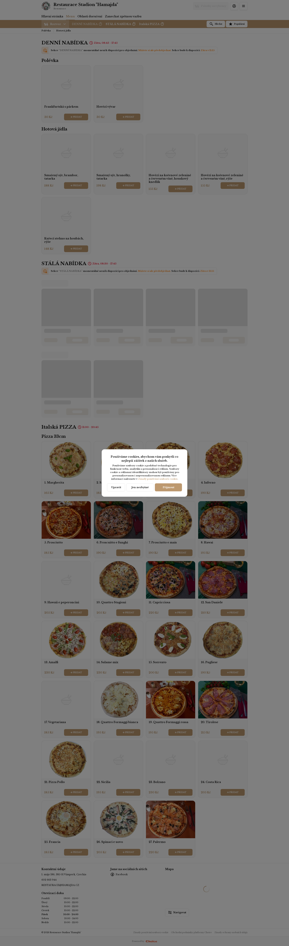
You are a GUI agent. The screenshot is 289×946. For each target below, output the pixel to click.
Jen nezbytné (140, 487)
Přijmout (168, 487)
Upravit (116, 487)
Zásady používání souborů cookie (157, 479)
